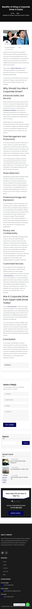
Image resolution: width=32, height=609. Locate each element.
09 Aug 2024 (15, 459)
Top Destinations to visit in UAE (19, 469)
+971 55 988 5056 (16, 508)
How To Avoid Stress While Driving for (17, 462)
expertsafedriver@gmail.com (12, 591)
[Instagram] (6, 552)
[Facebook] (2, 552)
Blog (18, 13)
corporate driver (12, 306)
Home (12, 13)
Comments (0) (9, 49)
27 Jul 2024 (15, 475)
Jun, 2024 (6, 43)
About (5, 565)
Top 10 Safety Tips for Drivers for (19, 478)
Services (5, 571)
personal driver (8, 276)
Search (5, 437)
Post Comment (9, 425)
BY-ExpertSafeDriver (10, 47)
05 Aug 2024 (15, 467)
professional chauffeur (9, 110)
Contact (5, 568)
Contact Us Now (15, 513)
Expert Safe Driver (16, 68)
